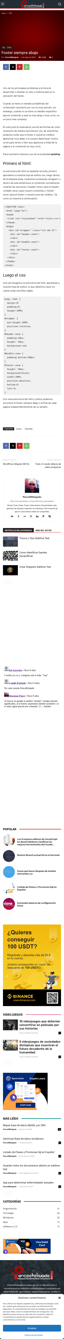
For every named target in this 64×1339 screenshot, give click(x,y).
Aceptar (32, 1328)
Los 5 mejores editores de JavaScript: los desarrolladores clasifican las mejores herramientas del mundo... (37, 842)
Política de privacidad (34, 1335)
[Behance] (13, 516)
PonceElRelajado (12, 57)
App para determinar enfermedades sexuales (28, 1182)
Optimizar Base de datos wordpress (23, 1138)
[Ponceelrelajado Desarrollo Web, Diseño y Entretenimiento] (32, 4)
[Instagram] (32, 516)
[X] (13, 67)
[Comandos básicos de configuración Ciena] (9, 904)
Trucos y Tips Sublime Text (34, 538)
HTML (9, 47)
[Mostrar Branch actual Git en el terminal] (9, 856)
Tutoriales (28, 429)
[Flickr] (25, 516)
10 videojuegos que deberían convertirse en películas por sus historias (39, 1025)
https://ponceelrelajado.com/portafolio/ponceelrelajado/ (32, 501)
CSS (10, 13)
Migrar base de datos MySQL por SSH (24, 1125)
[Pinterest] (20, 67)
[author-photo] (32, 492)
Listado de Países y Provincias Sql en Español (28, 1152)
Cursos (18, 429)
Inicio (4, 13)
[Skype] (50, 516)
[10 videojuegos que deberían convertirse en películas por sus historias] (10, 1025)
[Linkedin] (38, 516)
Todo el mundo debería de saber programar (48, 466)
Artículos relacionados (18, 530)
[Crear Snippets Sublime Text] (10, 570)
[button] (59, 1297)
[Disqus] (32, 625)
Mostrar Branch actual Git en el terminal (38, 855)
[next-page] (9, 581)
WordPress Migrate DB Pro (16, 464)
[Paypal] (44, 516)
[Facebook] (6, 67)
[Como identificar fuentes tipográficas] (10, 556)
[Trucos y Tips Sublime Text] (10, 542)
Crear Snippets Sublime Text (35, 566)
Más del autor (43, 530)
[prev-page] (5, 581)
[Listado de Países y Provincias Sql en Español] (9, 888)
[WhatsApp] (26, 67)
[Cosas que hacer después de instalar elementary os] (9, 872)
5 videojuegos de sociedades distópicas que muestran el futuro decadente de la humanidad (39, 1047)
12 (59, 1129)
